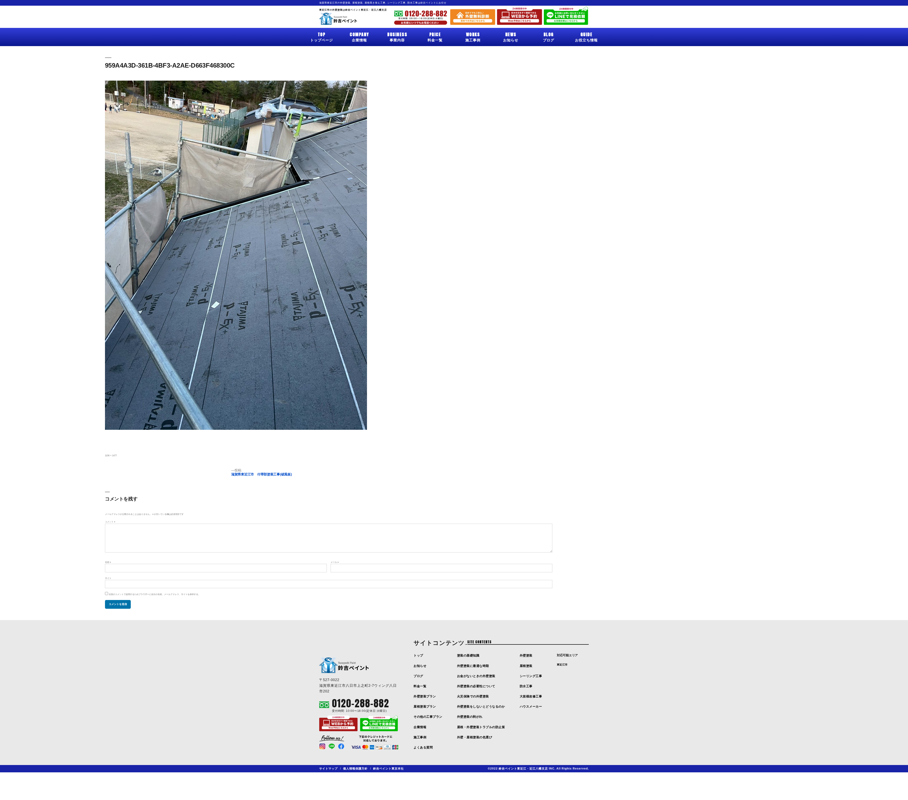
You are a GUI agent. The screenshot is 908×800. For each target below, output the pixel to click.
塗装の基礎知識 (468, 655)
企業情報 (359, 36)
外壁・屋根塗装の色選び (474, 737)
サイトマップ (328, 768)
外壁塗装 (526, 655)
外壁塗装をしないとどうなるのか (481, 706)
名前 (108, 562)
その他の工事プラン (428, 716)
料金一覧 (435, 36)
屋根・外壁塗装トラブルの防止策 (481, 727)
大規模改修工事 (531, 696)
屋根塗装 (526, 666)
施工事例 (472, 36)
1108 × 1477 (111, 455)
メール (335, 562)
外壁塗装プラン (425, 696)
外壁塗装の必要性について (476, 686)
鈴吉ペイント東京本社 (388, 768)
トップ (418, 655)
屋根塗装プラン (425, 706)
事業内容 (397, 36)
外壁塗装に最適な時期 (473, 666)
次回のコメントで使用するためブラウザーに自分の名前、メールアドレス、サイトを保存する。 (154, 594)
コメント (110, 522)
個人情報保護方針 (355, 768)
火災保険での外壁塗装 (473, 696)
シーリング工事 (531, 676)
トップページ (321, 36)
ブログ (548, 36)
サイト (108, 578)
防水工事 (526, 686)
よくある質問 (423, 747)
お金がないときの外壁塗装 (476, 676)
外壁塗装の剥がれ (470, 716)
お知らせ (510, 36)
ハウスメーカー (531, 706)
